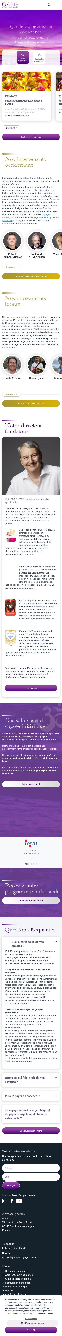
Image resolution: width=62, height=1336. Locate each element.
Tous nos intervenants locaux (31, 403)
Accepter (31, 1329)
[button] (27, 864)
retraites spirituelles (40, 317)
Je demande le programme (31, 900)
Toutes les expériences (31, 137)
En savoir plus (31, 688)
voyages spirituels (16, 317)
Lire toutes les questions (31, 1130)
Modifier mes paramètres (32, 1323)
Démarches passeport (17, 1286)
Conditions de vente (15, 1294)
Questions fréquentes (16, 1271)
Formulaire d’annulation (18, 1282)
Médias (9, 1290)
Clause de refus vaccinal (18, 1278)
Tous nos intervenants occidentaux (31, 276)
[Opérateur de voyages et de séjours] (31, 843)
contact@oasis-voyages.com (19, 1257)
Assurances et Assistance (19, 1274)
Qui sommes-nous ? (31, 784)
